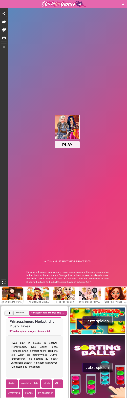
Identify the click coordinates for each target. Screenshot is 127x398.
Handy (29, 393)
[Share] (4, 14)
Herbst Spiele (21, 313)
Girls (58, 383)
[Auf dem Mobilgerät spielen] (4, 46)
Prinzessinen (45, 393)
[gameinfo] (4, 38)
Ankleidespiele (29, 383)
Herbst (12, 383)
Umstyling (14, 393)
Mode (46, 383)
